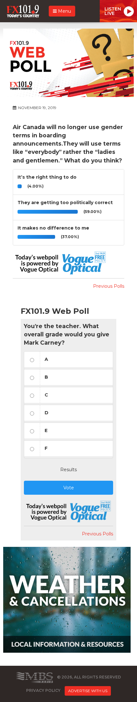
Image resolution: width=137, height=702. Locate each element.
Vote (68, 488)
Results (68, 469)
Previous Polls (108, 286)
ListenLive (113, 11)
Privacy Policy (43, 690)
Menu (64, 11)
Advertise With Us (87, 690)
